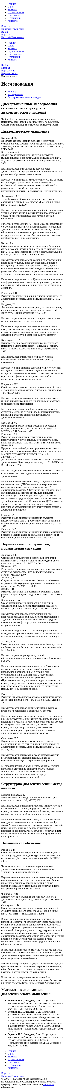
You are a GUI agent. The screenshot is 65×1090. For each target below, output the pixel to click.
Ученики (12, 91)
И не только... (15, 15)
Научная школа (16, 12)
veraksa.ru (48, 1084)
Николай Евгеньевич (12, 27)
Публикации (14, 18)
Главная (12, 4)
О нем (11, 6)
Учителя (12, 9)
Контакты (13, 20)
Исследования (15, 94)
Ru (2, 31)
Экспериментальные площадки (24, 97)
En (6, 31)
